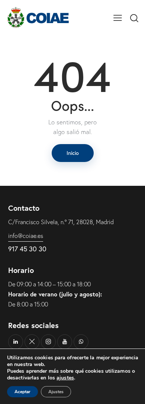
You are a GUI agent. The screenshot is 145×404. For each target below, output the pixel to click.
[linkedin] (15, 341)
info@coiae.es (25, 235)
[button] (117, 17)
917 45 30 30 (27, 249)
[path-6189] (32, 341)
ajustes (65, 378)
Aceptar (22, 392)
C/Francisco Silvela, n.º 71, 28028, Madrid (61, 222)
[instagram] (48, 341)
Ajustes (56, 392)
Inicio (73, 152)
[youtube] (64, 341)
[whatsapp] (81, 341)
